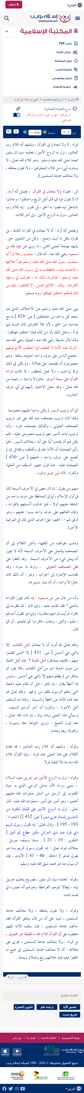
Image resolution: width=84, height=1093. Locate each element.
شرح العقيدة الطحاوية (53, 100)
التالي (12, 977)
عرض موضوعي (62, 78)
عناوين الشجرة (24, 1007)
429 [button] (37, 132)
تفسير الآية (69, 1007)
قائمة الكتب (64, 69)
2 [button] (68, 132)
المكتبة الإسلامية (46, 31)
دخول (13, 4)
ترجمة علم (47, 1007)
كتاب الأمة (63, 52)
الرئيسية (72, 100)
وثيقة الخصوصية (71, 1037)
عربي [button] (72, 5)
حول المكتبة (63, 61)
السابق (22, 977)
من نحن (17, 1037)
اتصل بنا (31, 1037)
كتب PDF (65, 43)
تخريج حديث (69, 1014)
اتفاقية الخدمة (48, 1037)
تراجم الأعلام (62, 86)
